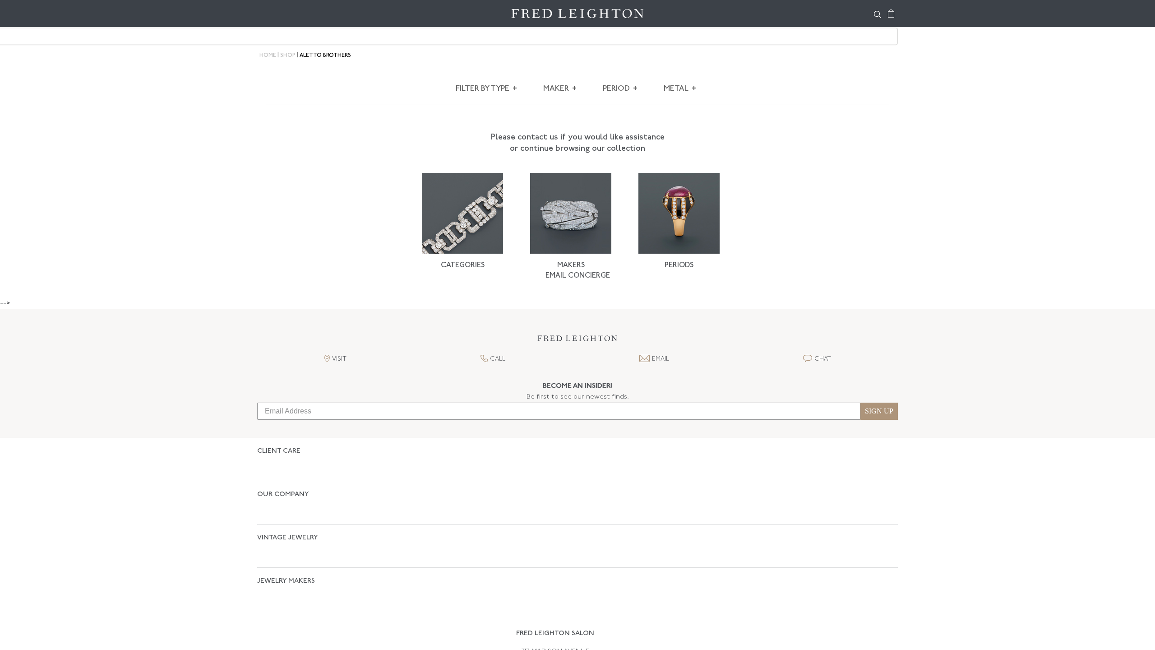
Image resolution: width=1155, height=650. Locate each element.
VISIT (339, 359)
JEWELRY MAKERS (286, 533)
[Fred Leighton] (577, 13)
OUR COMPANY (283, 478)
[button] (577, 341)
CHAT (822, 359)
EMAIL (660, 359)
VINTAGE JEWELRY (287, 506)
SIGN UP (879, 411)
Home (267, 55)
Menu (268, 13)
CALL (497, 359)
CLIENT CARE (278, 451)
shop (288, 55)
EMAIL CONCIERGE (577, 275)
